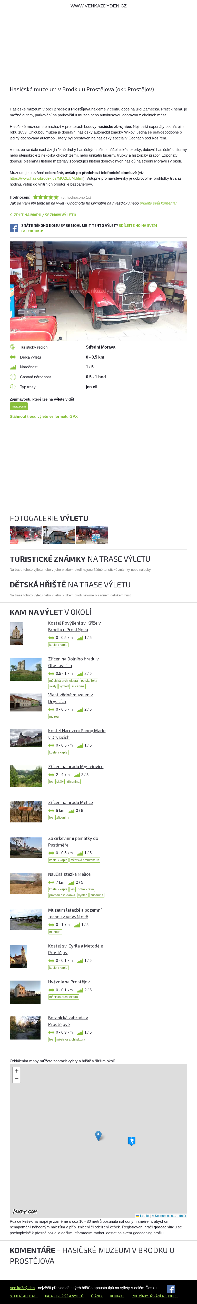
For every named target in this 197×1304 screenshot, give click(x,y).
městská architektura (63, 680)
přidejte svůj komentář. (159, 203)
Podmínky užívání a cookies (155, 1296)
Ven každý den (22, 1288)
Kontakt (117, 1296)
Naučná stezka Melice (69, 874)
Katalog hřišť (56, 1296)
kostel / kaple (58, 645)
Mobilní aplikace (23, 1296)
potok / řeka (89, 680)
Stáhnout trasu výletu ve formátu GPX (44, 416)
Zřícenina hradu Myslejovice (75, 766)
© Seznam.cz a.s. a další (169, 1215)
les (51, 781)
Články (97, 1296)
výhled (64, 686)
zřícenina (78, 686)
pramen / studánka (62, 895)
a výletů (75, 1296)
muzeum (19, 406)
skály (52, 686)
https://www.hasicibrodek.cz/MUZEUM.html (46, 178)
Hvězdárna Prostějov (69, 981)
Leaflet (144, 1215)
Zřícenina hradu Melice (70, 802)
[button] (98, 1136)
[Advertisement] (98, 49)
